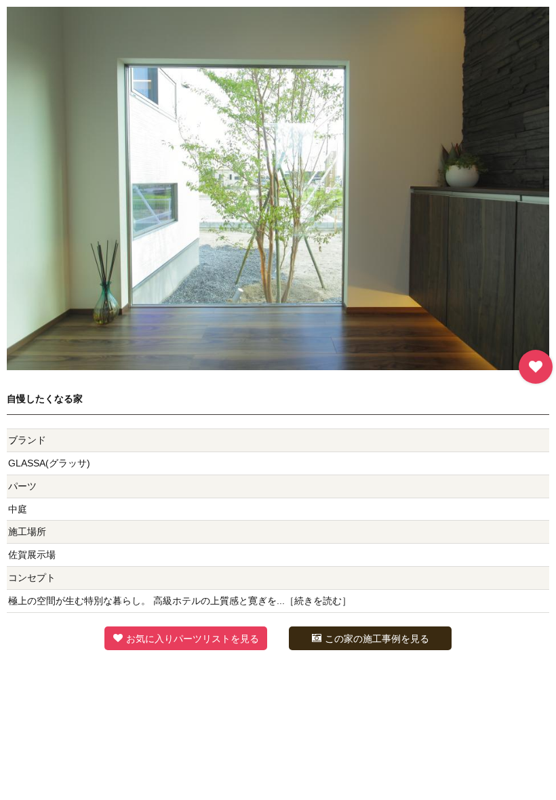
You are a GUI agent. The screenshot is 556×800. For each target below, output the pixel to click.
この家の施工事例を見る (377, 638)
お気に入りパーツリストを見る (192, 638)
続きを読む (318, 600)
